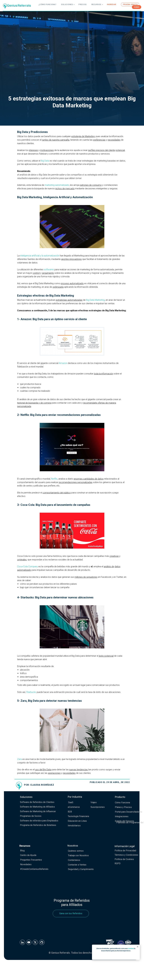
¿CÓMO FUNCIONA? (47, 4)
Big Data (45, 624)
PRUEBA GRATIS (130, 4)
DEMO (136, 7)
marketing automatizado (57, 648)
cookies (131, 948)
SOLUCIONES (67, 4)
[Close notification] (137, 946)
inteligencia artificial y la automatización (39, 719)
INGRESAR (111, 4)
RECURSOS (96, 4)
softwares (49, 733)
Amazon (63, 826)
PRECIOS (82, 4)
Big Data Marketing (95, 763)
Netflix (54, 942)
